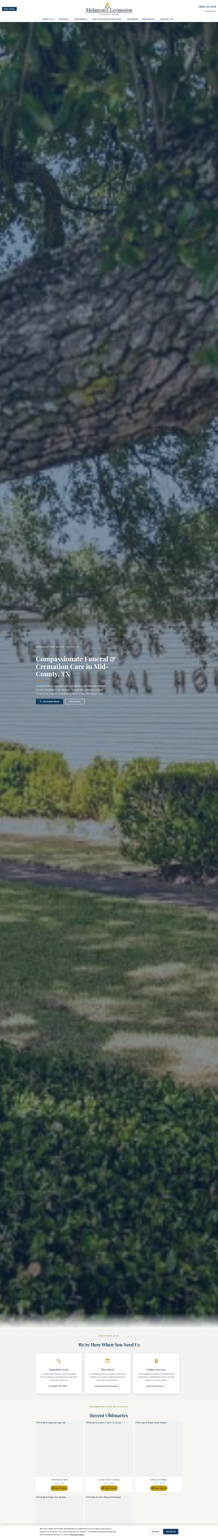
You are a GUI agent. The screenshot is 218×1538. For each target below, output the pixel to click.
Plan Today (9, 9)
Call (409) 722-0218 (58, 1386)
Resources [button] (148, 19)
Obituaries (133, 19)
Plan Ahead (74, 701)
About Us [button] (48, 19)
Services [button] (63, 19)
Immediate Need (49, 701)
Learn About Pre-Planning (107, 1386)
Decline (155, 1531)
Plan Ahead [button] (80, 19)
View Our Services (156, 1386)
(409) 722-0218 (207, 7)
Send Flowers (59, 1488)
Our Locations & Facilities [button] (106, 19)
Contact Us (166, 19)
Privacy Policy (77, 1534)
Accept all (170, 1531)
